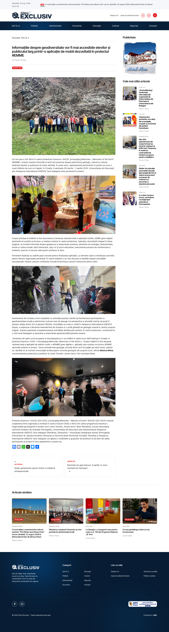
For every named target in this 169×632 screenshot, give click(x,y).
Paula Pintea (20, 58)
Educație (16, 36)
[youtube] (149, 13)
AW (155, 613)
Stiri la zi (25, 36)
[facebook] (143, 13)
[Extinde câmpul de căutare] (155, 13)
